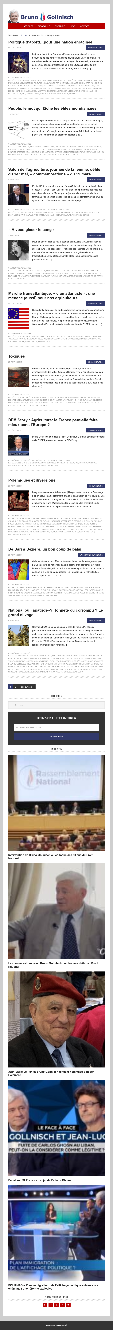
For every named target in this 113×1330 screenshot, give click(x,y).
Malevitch (28, 593)
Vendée (53, 595)
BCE (39, 658)
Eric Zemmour (47, 273)
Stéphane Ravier (31, 672)
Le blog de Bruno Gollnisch (44, 16)
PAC (44, 339)
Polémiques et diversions (31, 480)
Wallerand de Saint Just (19, 534)
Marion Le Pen (14, 276)
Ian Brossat (39, 526)
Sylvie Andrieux (47, 672)
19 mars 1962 (25, 212)
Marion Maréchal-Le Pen (57, 529)
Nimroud (72, 402)
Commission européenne (49, 661)
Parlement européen (53, 209)
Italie (22, 590)
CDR (75, 658)
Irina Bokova (80, 400)
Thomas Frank (32, 93)
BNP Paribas (60, 146)
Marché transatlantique (30, 339)
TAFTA (27, 341)
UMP (92, 532)
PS (54, 532)
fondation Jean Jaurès (44, 83)
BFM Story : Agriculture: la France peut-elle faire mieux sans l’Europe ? (53, 422)
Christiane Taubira (92, 146)
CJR (36, 661)
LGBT (98, 212)
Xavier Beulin (44, 341)
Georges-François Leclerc (41, 85)
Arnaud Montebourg (44, 397)
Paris (89, 529)
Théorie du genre (80, 215)
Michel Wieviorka (44, 276)
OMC (18, 669)
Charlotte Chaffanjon (82, 518)
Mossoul (45, 402)
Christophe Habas (16, 149)
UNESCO (31, 405)
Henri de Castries (16, 152)
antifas (50, 518)
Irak (72, 400)
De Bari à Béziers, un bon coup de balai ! (46, 549)
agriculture (39, 270)
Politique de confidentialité (56, 1325)
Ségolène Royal (15, 672)
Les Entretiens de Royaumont (76, 152)
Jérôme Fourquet (62, 88)
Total (73, 154)
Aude (57, 397)
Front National (68, 212)
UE (78, 154)
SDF (23, 93)
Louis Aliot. (13, 529)
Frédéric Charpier (27, 524)
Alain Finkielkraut (68, 270)
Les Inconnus (16, 593)
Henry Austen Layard (59, 400)
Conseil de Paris (40, 521)
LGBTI (10, 215)
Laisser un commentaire (91, 555)
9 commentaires (95, 47)
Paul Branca (85, 593)
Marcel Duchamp (42, 593)
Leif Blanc (98, 526)
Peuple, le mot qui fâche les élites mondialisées (52, 108)
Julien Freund (78, 88)
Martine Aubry (28, 276)
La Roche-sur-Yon (74, 590)
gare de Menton (19, 85)
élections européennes (59, 521)
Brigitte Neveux (65, 587)
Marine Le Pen (97, 152)
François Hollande (51, 212)
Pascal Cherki (25, 532)
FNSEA (62, 336)
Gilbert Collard (80, 273)
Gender (80, 212)
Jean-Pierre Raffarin (43, 88)
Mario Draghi (40, 666)
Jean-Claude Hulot (45, 590)
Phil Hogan (58, 276)
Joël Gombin (60, 590)
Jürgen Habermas (93, 88)
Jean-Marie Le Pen (25, 88)
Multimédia (37, 209)
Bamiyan (64, 397)
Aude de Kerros (45, 587)
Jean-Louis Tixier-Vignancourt (78, 526)
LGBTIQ (17, 215)
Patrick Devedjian (41, 532)
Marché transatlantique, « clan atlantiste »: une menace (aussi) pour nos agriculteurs (51, 295)
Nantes (73, 529)
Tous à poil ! (84, 532)
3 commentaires (95, 362)
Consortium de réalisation (74, 661)
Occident (82, 529)
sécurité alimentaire (93, 669)
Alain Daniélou (26, 397)
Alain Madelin (26, 518)
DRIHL (81, 80)
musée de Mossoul (58, 402)
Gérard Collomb (62, 85)
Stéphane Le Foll (16, 341)
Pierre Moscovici (70, 339)
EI (101, 397)
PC (51, 532)
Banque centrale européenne (22, 658)
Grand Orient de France (87, 149)
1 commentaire (96, 114)
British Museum (75, 397)
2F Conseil (24, 146)
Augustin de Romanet (40, 146)
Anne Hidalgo (39, 518)
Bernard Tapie (48, 658)
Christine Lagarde (24, 661)
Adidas (23, 656)
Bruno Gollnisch (28, 80)
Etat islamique (42, 400)
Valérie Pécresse (64, 672)
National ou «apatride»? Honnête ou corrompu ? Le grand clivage (55, 612)
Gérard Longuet (44, 524)
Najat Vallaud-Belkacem (72, 666)
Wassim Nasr (41, 405)
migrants (42, 91)
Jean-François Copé (54, 526)
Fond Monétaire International (54, 664)
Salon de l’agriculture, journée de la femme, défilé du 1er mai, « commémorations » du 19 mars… (54, 171)
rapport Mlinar (41, 215)
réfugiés (83, 91)
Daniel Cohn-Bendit (17, 273)
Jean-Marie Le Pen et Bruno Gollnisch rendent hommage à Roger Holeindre (51, 1073)
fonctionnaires (47, 149)
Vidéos (66, 209)
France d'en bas (63, 83)
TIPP (32, 341)
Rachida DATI (43, 669)
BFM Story (24, 463)
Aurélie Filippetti (94, 656)
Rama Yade (55, 669)
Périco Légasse (54, 339)
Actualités (26, 77)
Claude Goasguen (23, 521)
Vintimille (73, 93)
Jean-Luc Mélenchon (35, 152)
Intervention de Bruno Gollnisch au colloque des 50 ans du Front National (50, 856)
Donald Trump (33, 273)
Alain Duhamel (53, 270)
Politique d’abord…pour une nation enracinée (50, 42)
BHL (80, 270)
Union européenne (49, 465)
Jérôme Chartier (54, 152)
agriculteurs (26, 270)
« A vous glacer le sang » (31, 229)
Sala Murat (21, 595)
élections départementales (21, 400)
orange (26, 154)
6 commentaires (95, 303)
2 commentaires (95, 430)
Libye (10, 402)
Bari (55, 587)
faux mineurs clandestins (20, 83)
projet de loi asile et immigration (62, 91)
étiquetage (30, 664)
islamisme (97, 400)
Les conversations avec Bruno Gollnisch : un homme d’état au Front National (53, 964)
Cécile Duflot (83, 658)
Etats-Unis (54, 336)
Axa (52, 146)
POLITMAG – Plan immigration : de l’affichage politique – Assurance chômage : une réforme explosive (53, 1286)
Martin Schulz (15, 154)
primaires (68, 276)
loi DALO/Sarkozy (29, 91)
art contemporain (28, 587)
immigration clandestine (82, 85)
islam (89, 400)
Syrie (24, 405)
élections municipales (82, 521)
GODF (73, 149)
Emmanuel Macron (93, 80)
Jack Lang (30, 590)
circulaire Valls (44, 80)
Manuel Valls (27, 215)
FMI (37, 664)
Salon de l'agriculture (59, 154)
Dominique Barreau (56, 463)
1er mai (35, 212)
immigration (89, 212)
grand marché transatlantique (84, 664)
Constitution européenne (65, 80)
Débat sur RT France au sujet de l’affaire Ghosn (39, 1180)
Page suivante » (27, 686)
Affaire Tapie (32, 656)
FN (40, 212)
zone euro (78, 672)
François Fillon (62, 149)
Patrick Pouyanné (39, 154)
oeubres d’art (83, 402)
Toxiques (16, 356)
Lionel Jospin (14, 91)
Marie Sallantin (57, 593)
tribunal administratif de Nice (54, 93)
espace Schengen (63, 273)
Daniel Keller (32, 149)
